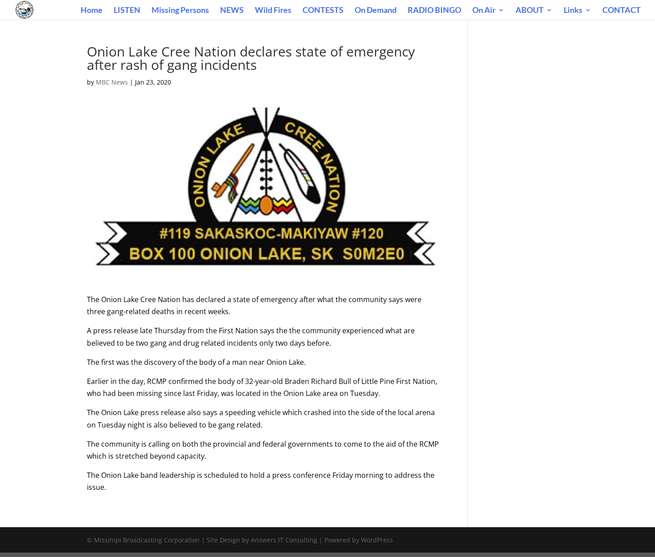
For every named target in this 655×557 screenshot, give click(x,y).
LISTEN (127, 11)
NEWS (232, 11)
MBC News (112, 82)
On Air (483, 11)
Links (573, 11)
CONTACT (621, 11)
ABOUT (530, 11)
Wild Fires (273, 11)
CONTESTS (323, 11)
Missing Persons (180, 11)
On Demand (376, 11)
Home (91, 11)
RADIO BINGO (434, 11)
